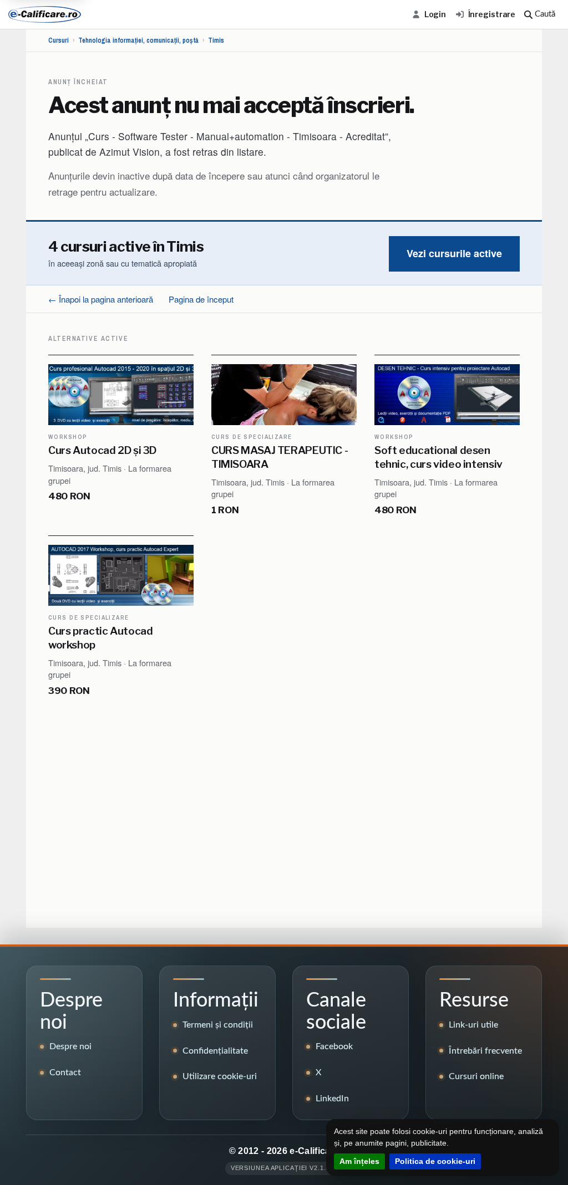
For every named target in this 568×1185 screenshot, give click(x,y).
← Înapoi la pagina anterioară (100, 299)
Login (435, 14)
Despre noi (70, 1046)
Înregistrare (492, 14)
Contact (65, 1072)
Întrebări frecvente (485, 1050)
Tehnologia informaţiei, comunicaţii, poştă (138, 40)
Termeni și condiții (217, 1024)
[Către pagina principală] (44, 14)
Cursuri (58, 40)
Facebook (334, 1046)
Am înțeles (359, 1161)
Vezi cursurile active (454, 253)
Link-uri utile (473, 1024)
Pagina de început (201, 299)
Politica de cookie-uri (435, 1161)
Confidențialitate (215, 1050)
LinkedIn (332, 1098)
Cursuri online (476, 1076)
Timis (216, 40)
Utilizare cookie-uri (219, 1076)
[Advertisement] (284, 814)
